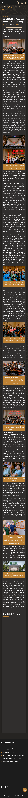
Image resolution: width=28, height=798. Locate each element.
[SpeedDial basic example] (25, 788)
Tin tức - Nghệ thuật (15, 6)
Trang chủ (5, 6)
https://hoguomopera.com (10, 761)
